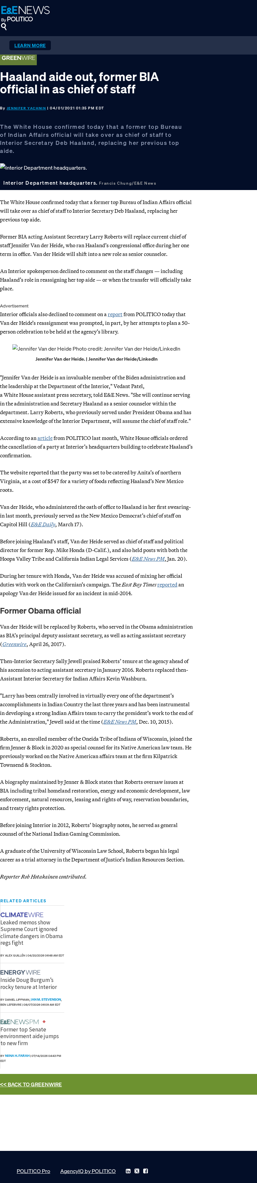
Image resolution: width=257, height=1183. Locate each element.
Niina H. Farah (17, 1056)
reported (167, 584)
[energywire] (21, 972)
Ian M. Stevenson (46, 999)
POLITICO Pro (33, 1171)
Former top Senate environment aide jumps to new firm (29, 1036)
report (115, 314)
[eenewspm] (21, 1021)
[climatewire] (22, 914)
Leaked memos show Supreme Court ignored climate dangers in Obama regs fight (31, 932)
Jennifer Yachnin (26, 108)
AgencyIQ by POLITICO (88, 1171)
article (45, 438)
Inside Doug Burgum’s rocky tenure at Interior (28, 983)
